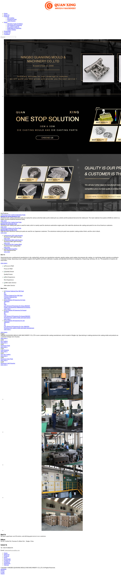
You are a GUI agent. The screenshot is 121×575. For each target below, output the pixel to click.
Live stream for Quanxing (14, 25)
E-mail (2, 572)
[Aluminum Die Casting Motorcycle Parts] (62, 68)
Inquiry (3, 573)
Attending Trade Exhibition (15, 24)
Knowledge (7, 31)
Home (5, 13)
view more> (4, 263)
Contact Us (7, 32)
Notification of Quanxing (14, 28)
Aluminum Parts (12, 19)
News (5, 22)
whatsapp (3, 569)
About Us (6, 15)
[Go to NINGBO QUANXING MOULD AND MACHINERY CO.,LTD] (60, 6)
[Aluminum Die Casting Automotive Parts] (62, 182)
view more (4, 221)
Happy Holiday (11, 29)
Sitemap (6, 565)
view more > (4, 338)
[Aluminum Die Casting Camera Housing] (62, 125)
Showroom (7, 563)
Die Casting (10, 18)
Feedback (7, 34)
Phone (3, 570)
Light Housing (11, 21)
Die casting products (13, 26)
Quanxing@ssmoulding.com (12, 550)
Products (6, 16)
